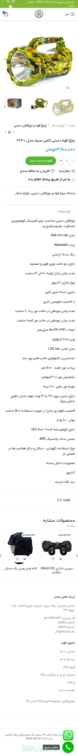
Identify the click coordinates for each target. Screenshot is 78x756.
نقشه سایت (66, 690)
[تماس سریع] (68, 747)
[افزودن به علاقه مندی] (53, 558)
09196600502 (42, 2)
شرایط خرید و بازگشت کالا (57, 675)
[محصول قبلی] (13, 132)
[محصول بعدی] (5, 132)
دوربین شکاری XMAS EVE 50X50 (57, 571)
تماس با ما (67, 651)
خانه (71, 126)
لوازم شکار (57, 126)
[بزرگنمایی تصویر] (67, 88)
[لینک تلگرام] (10, 6)
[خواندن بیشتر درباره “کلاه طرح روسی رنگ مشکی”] (24, 558)
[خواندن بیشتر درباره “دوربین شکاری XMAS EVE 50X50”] (60, 558)
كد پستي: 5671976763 (59, 618)
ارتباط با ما (67, 659)
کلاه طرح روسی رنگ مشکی (21, 569)
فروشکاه (69, 667)
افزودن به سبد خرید (41, 160)
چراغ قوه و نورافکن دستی (30, 126)
